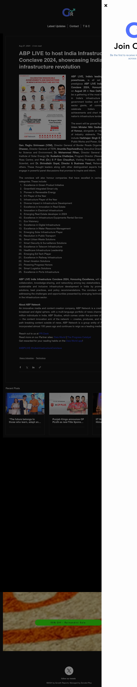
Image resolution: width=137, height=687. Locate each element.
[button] (66, 5)
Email (79, 67)
